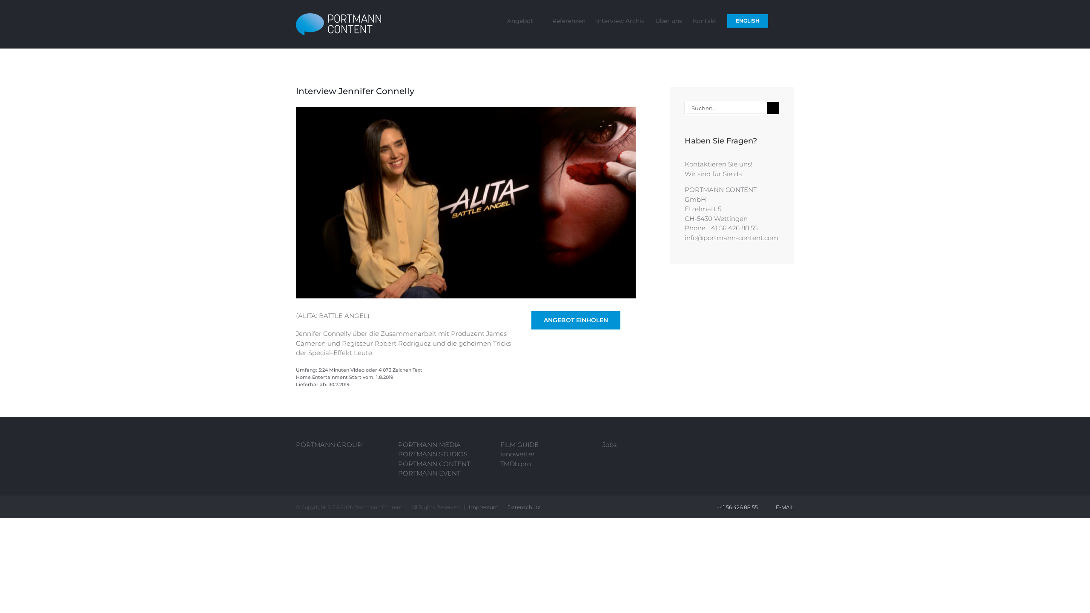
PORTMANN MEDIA (429, 445)
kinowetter (517, 454)
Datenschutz (524, 507)
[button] (781, 20)
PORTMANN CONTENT (434, 464)
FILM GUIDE (519, 445)
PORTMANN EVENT (429, 473)
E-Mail (783, 507)
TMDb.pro (515, 464)
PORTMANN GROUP (329, 445)
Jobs (609, 445)
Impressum (484, 507)
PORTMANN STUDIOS (433, 454)
